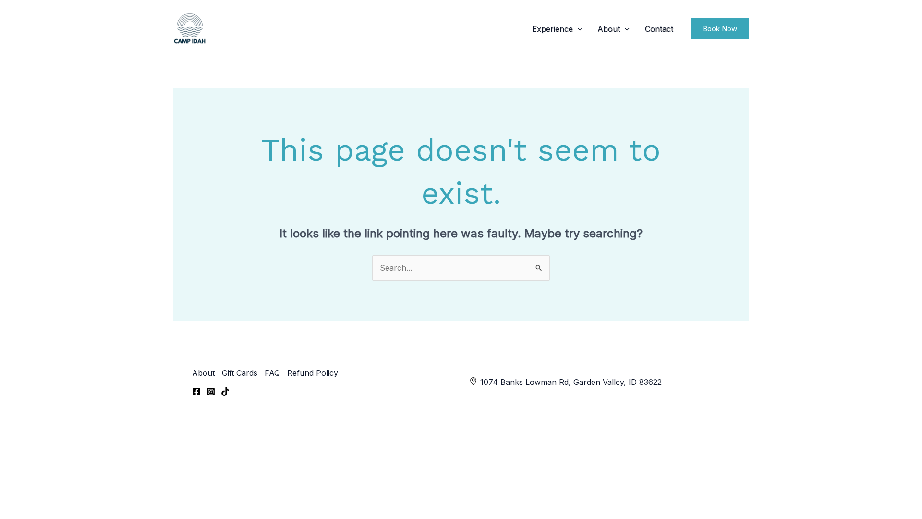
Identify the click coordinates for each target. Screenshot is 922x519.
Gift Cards (239, 373)
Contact (659, 29)
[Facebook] (196, 391)
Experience (552, 29)
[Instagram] (210, 391)
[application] (577, 28)
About (608, 29)
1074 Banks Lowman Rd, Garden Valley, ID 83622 (571, 382)
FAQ (272, 373)
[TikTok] (225, 391)
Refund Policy (312, 373)
